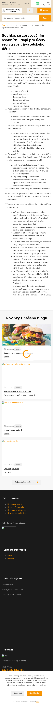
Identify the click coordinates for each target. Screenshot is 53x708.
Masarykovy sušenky (13, 430)
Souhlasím (34, 693)
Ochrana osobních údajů (17, 513)
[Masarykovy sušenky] (26, 412)
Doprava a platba (14, 504)
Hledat (45, 18)
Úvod (3, 25)
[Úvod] (12, 10)
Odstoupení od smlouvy (17, 510)
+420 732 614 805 (9, 2)
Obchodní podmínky (15, 507)
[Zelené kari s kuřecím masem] (26, 373)
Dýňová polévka (11, 469)
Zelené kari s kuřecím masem (17, 391)
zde (37, 702)
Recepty (18, 349)
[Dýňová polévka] (26, 450)
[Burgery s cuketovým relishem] (26, 334)
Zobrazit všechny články (24, 482)
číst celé (7, 357)
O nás (9, 556)
